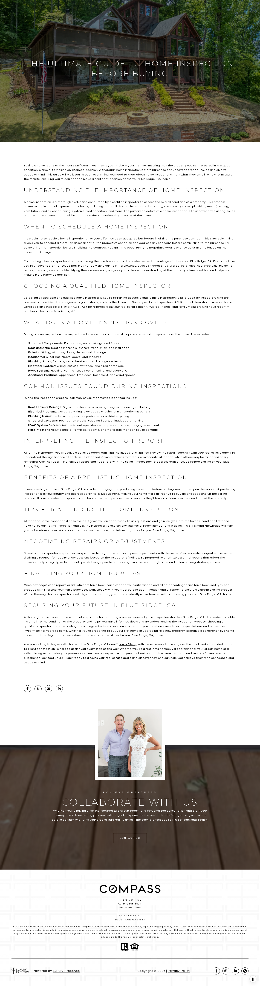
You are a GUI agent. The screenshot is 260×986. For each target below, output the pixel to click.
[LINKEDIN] (235, 970)
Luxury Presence (66, 971)
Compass (86, 927)
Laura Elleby (127, 644)
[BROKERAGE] (245, 970)
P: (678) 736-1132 (130, 900)
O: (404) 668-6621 (129, 904)
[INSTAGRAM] (225, 970)
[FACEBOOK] (216, 970)
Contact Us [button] (130, 838)
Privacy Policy (179, 971)
